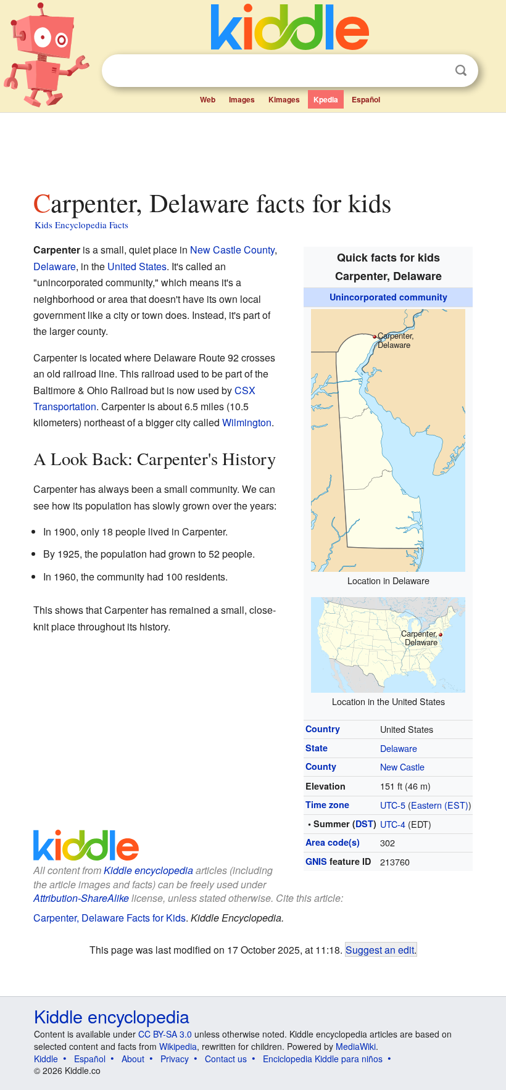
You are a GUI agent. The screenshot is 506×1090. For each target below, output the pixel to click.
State (316, 747)
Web (207, 99)
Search (461, 71)
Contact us (226, 1058)
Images (242, 99)
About (133, 1058)
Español (366, 99)
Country (322, 728)
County (320, 766)
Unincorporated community (388, 297)
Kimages (284, 99)
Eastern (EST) (439, 804)
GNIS (316, 861)
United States (137, 266)
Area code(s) (332, 842)
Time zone (327, 804)
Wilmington (247, 422)
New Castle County (232, 249)
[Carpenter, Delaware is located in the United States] (388, 643)
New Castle (402, 766)
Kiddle (46, 1058)
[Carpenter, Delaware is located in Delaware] (388, 438)
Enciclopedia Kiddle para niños (323, 1058)
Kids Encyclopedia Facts (81, 224)
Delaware (398, 747)
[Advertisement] (253, 147)
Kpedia (325, 99)
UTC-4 (392, 823)
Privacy (174, 1058)
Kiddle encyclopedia (148, 870)
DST (364, 823)
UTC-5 (392, 804)
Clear (435, 70)
